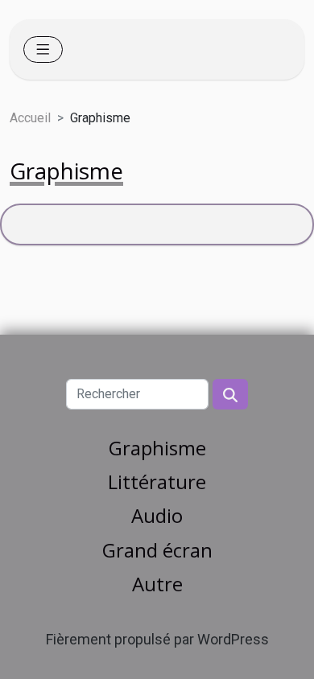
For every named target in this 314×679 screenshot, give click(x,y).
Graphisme (157, 447)
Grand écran (157, 550)
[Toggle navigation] (43, 49)
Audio (157, 515)
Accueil (30, 118)
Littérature (157, 481)
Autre (157, 583)
